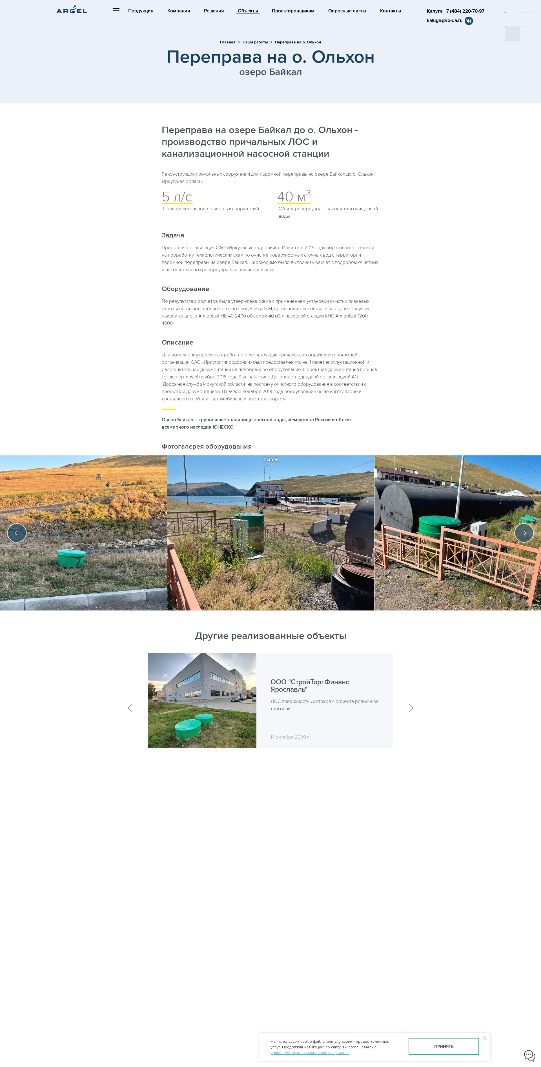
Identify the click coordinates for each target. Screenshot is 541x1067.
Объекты (248, 11)
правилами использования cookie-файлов (309, 1052)
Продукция (141, 11)
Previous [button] (17, 533)
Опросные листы (347, 11)
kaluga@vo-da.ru (445, 20)
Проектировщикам (293, 11)
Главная (228, 42)
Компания (178, 11)
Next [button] (524, 533)
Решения (214, 11)
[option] (270, 532)
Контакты (390, 11)
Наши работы (255, 42)
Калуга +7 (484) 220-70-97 (455, 11)
